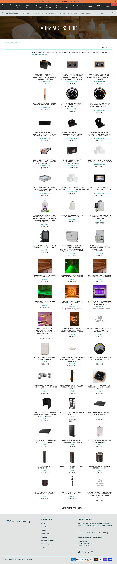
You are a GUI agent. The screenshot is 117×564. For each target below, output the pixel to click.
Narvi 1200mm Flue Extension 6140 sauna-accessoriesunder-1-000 (45, 457)
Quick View (44, 69)
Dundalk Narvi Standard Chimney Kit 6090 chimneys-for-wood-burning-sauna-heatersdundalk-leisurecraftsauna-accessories (72, 483)
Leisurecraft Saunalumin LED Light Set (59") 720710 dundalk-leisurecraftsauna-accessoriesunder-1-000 (99, 266)
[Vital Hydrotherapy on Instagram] (11, 4)
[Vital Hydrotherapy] (10, 13)
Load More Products (72, 508)
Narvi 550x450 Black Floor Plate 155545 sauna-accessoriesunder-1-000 (99, 403)
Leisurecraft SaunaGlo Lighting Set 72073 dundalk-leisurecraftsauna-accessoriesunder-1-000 (45, 291)
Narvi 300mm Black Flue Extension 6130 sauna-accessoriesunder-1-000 (99, 457)
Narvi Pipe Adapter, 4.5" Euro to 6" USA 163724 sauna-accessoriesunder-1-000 (45, 483)
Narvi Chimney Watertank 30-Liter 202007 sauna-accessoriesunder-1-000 (99, 431)
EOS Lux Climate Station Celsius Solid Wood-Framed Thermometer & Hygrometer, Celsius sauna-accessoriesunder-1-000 (99, 65)
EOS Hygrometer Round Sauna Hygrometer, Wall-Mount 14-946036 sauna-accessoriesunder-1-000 (72, 94)
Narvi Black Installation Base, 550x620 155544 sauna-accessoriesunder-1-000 (45, 431)
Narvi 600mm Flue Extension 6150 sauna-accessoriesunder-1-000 (72, 457)
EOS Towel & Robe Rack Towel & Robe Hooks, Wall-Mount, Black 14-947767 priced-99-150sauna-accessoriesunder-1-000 (45, 123)
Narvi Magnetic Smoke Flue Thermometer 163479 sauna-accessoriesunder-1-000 (99, 348)
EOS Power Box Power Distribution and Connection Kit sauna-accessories (72, 150)
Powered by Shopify (26, 559)
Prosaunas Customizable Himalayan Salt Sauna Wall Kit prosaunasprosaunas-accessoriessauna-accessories (72, 291)
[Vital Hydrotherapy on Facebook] (5, 4)
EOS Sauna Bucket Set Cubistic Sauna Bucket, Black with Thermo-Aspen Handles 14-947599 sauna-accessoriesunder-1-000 (45, 65)
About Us (43, 523)
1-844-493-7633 (18, 6)
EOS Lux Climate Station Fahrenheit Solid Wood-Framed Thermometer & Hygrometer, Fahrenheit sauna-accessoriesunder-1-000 (72, 65)
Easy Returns (49, 6)
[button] (27, 13)
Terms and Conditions (47, 540)
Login (107, 6)
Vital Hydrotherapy (14, 559)
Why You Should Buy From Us (76, 6)
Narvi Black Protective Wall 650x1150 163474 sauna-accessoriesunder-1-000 (72, 431)
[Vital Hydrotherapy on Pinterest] (8, 4)
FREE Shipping (38, 6)
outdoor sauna (42, 55)
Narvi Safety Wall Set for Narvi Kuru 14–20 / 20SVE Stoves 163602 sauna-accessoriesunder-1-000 (45, 403)
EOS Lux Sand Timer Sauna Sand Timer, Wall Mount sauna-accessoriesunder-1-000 (45, 94)
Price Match (58, 6)
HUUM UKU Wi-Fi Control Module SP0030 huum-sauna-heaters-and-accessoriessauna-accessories (45, 348)
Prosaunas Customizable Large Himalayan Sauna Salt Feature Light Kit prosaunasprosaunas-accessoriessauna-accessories (99, 291)
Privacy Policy (45, 544)
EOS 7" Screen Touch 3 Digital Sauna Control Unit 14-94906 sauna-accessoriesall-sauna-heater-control (99, 178)
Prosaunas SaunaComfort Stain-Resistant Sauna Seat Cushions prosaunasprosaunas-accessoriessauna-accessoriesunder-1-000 (72, 348)
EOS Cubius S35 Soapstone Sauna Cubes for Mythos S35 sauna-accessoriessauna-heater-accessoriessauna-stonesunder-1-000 (72, 178)
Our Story (28, 6)
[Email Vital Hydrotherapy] (2, 8)
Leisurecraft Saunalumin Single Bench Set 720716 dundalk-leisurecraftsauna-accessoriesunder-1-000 (45, 266)
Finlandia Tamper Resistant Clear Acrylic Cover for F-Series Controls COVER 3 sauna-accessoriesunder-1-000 (99, 483)
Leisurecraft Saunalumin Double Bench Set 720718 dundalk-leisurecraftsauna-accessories (72, 266)
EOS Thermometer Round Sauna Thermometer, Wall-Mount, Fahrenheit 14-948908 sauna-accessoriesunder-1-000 (99, 94)
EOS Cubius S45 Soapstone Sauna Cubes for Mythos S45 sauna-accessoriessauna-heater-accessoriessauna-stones (99, 150)
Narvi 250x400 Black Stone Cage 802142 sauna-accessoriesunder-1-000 (72, 403)
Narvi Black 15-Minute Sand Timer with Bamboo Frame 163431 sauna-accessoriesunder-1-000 (72, 376)
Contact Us (97, 6)
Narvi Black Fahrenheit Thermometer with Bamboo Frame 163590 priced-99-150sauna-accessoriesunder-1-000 (99, 376)
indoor (34, 55)
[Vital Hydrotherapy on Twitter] (2, 4)
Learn (90, 6)
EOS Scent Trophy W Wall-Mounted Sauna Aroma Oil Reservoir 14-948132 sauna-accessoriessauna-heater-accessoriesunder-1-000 (45, 150)
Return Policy (45, 537)
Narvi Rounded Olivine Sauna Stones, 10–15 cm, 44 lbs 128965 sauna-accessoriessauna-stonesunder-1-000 (45, 376)
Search (43, 547)
